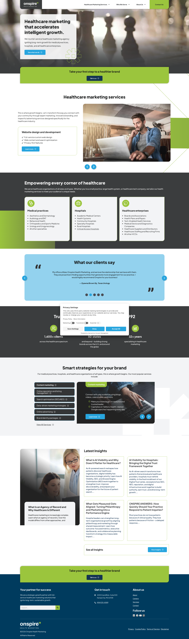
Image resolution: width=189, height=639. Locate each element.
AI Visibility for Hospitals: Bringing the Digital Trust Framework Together (143, 463)
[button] (87, 166)
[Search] (57, 607)
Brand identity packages (47, 418)
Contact (136, 605)
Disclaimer (165, 629)
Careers (136, 598)
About (135, 595)
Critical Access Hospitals (88, 229)
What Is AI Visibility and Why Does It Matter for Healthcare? (103, 461)
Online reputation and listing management (49, 392)
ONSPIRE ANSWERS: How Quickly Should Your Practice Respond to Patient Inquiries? (146, 506)
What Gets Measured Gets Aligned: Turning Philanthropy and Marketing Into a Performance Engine (103, 508)
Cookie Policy (140, 629)
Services (136, 602)
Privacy (131, 629)
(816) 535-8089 (102, 602)
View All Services (44, 424)
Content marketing (45, 385)
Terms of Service (153, 629)
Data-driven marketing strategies (51, 405)
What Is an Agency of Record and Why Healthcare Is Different (47, 508)
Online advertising (45, 411)
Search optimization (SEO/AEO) (50, 399)
